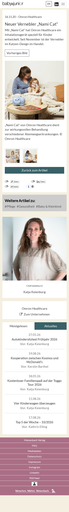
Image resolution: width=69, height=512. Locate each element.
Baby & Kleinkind (49, 206)
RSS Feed (34, 478)
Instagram (34, 467)
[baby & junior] (12, 4)
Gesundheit (26, 206)
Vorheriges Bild (17, 53)
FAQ (34, 445)
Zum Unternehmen (37, 314)
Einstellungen (32, 186)
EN (48, 3)
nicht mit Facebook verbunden (7, 182)
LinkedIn (34, 472)
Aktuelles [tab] (50, 326)
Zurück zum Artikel (34, 170)
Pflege (10, 206)
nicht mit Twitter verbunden (7, 186)
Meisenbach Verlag (34, 440)
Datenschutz (34, 456)
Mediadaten (34, 450)
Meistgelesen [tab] (18, 326)
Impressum (34, 461)
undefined (33, 182)
